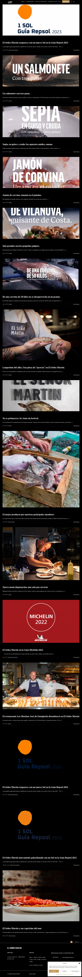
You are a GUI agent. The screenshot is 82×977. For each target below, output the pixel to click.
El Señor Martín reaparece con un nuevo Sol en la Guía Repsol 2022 (35, 787)
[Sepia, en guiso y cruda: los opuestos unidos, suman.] (41, 121)
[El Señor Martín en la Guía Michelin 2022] (41, 621)
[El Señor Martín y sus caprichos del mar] (41, 895)
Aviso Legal (66, 974)
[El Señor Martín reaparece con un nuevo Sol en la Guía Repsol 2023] (41, 20)
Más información (76, 50)
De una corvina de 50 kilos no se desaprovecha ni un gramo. (31, 296)
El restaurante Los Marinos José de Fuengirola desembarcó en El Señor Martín (41, 716)
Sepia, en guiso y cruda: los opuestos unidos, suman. (28, 144)
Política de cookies (59, 974)
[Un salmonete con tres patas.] (41, 70)
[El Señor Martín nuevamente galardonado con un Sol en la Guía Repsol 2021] (41, 825)
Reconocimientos (15, 50)
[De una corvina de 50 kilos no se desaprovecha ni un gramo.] (41, 274)
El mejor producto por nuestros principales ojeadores (28, 514)
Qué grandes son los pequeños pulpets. (21, 246)
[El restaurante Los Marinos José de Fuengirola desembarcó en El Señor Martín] (41, 686)
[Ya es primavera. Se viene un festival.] (41, 395)
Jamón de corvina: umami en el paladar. (22, 195)
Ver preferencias (75, 971)
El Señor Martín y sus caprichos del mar (22, 928)
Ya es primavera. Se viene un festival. (21, 418)
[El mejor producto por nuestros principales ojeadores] (41, 469)
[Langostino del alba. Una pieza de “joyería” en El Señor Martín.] (41, 334)
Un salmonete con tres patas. (16, 93)
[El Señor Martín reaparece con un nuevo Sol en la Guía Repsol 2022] (41, 754)
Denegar (64, 971)
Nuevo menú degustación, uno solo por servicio (25, 587)
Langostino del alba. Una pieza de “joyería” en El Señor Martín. (34, 367)
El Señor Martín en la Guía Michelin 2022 (23, 650)
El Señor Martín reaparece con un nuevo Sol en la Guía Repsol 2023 (35, 42)
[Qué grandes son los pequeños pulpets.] (41, 223)
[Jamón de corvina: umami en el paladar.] (41, 172)
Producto (10, 100)
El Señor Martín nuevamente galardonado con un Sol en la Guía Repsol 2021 (40, 857)
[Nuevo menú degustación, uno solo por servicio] (41, 553)
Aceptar (54, 971)
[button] (79, 963)
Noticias (10, 50)
